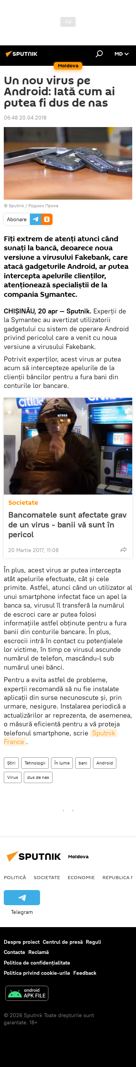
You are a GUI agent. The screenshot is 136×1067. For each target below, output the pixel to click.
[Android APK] (27, 994)
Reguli (93, 941)
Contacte (14, 952)
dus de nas (38, 777)
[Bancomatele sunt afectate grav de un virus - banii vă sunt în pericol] (68, 446)
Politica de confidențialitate (37, 962)
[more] (123, 549)
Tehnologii (35, 763)
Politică (15, 877)
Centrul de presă (63, 941)
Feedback (84, 972)
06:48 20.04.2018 (25, 117)
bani (83, 763)
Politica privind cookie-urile (37, 972)
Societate (23, 502)
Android (104, 763)
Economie (81, 877)
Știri (11, 763)
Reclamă (38, 952)
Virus (12, 777)
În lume (62, 763)
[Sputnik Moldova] (23, 56)
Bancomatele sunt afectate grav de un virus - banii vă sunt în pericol (67, 524)
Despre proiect (22, 941)
